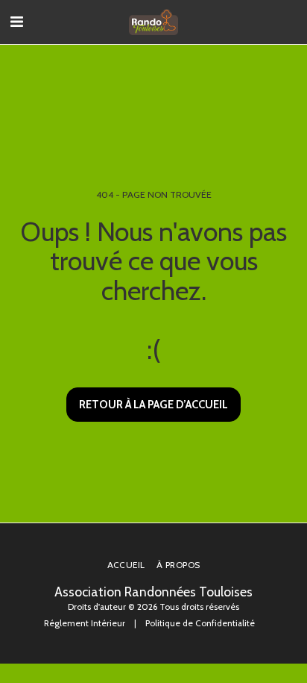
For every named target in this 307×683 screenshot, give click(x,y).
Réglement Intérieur (84, 623)
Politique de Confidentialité (200, 623)
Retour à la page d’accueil (153, 404)
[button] (16, 21)
